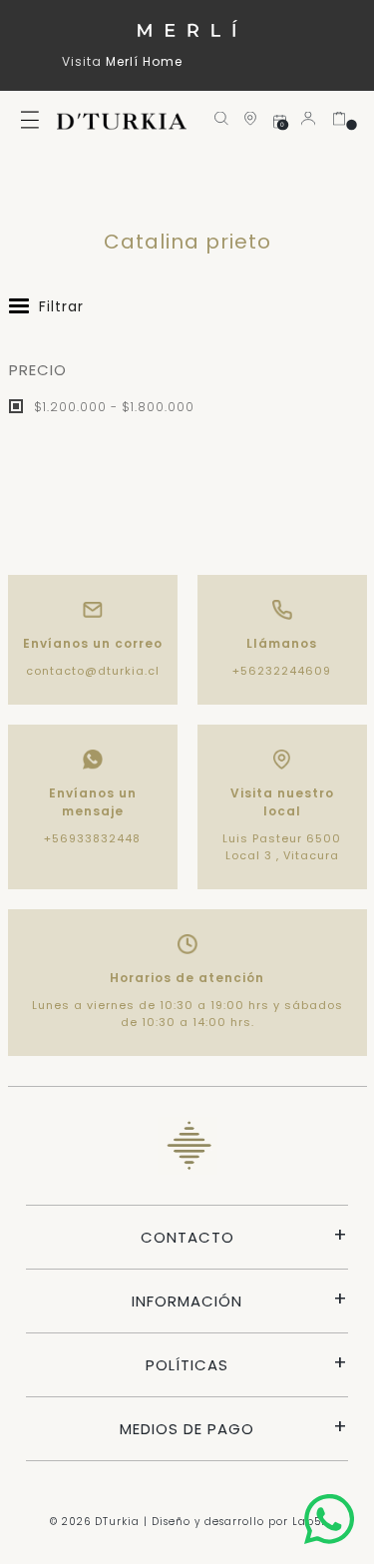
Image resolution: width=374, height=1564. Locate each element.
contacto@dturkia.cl (93, 671)
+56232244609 (281, 671)
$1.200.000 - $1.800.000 (112, 406)
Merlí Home (144, 61)
